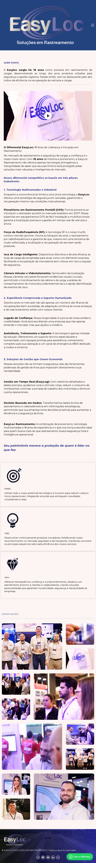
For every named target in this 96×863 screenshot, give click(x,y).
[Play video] (48, 116)
